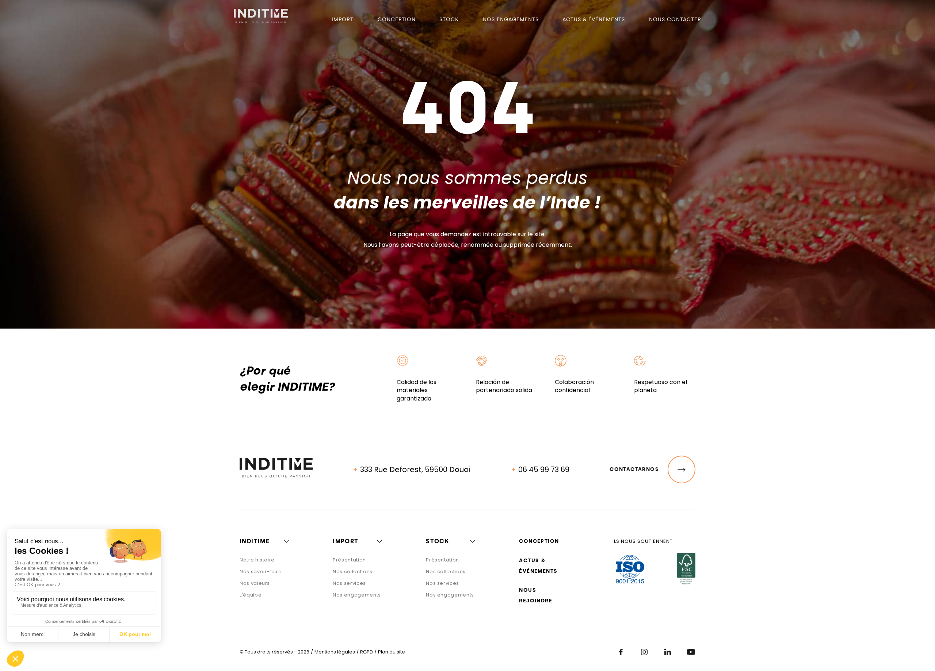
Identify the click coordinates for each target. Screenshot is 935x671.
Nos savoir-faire (261, 571)
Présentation (349, 559)
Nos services (349, 583)
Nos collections (353, 571)
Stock (449, 19)
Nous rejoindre (535, 595)
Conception (397, 19)
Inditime (255, 541)
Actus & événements (593, 19)
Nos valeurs (255, 583)
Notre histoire (257, 559)
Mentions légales (334, 651)
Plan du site (391, 651)
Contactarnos (634, 469)
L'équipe (251, 594)
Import (343, 19)
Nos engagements (511, 19)
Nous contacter (675, 19)
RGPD (366, 651)
